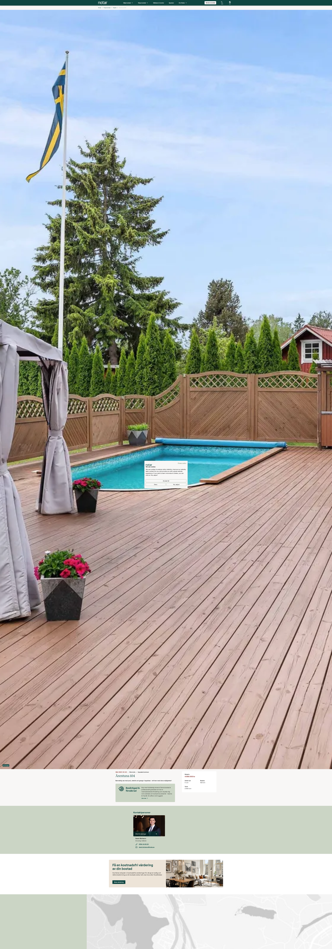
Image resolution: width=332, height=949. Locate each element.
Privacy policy (182, 463)
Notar (99, 7)
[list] (150, 846)
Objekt (114, 7)
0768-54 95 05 (144, 844)
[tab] (102, 3)
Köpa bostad (107, 7)
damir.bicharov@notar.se (146, 847)
